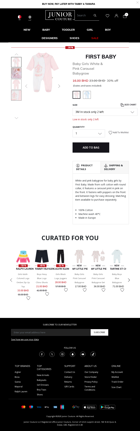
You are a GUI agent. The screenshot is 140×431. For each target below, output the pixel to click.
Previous (11, 280)
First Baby (101, 56)
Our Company (91, 372)
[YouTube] (82, 354)
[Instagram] (62, 354)
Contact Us (69, 372)
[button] (26, 86)
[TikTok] (93, 354)
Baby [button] (46, 29)
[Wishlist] (28, 298)
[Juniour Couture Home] (60, 15)
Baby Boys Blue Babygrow (117, 278)
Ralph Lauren (21, 391)
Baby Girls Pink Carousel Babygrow (79, 278)
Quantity (79, 126)
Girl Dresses (43, 384)
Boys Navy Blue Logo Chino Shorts (42, 278)
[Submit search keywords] (95, 15)
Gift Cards (69, 386)
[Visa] (39, 407)
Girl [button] (90, 29)
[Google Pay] (76, 407)
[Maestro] (31, 407)
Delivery (68, 377)
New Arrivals (43, 375)
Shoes (40, 394)
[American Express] (55, 407)
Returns (68, 381)
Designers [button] (50, 38)
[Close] (137, 2)
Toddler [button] (68, 29)
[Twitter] (52, 354)
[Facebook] (41, 354)
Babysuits (41, 380)
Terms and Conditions (90, 388)
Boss (17, 377)
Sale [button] (95, 38)
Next (128, 280)
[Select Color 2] (87, 95)
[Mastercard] (23, 407)
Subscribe (99, 332)
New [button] (27, 29)
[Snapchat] (72, 354)
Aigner (18, 372)
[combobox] (86, 15)
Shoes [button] (74, 38)
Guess (18, 381)
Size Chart (130, 104)
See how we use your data (25, 339)
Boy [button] (108, 29)
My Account (117, 372)
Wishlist (115, 377)
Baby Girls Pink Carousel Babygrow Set (98, 278)
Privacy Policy (91, 381)
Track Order (117, 381)
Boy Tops (41, 389)
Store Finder (91, 377)
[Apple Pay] (47, 407)
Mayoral (19, 386)
